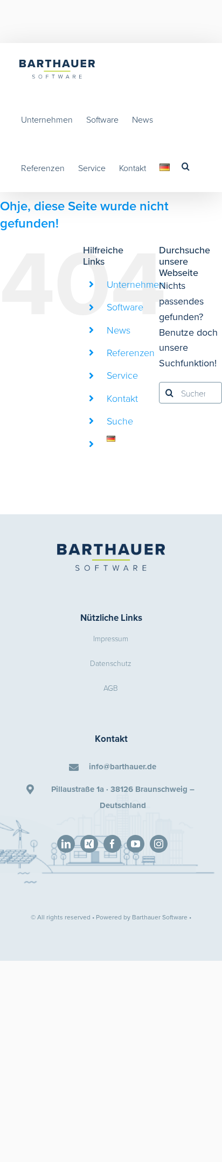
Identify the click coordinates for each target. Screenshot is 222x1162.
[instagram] (159, 844)
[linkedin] (66, 844)
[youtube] (135, 844)
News (118, 329)
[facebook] (112, 844)
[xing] (89, 844)
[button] (186, 166)
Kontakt (122, 398)
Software (125, 306)
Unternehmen (135, 284)
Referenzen (131, 352)
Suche (120, 420)
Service (122, 375)
